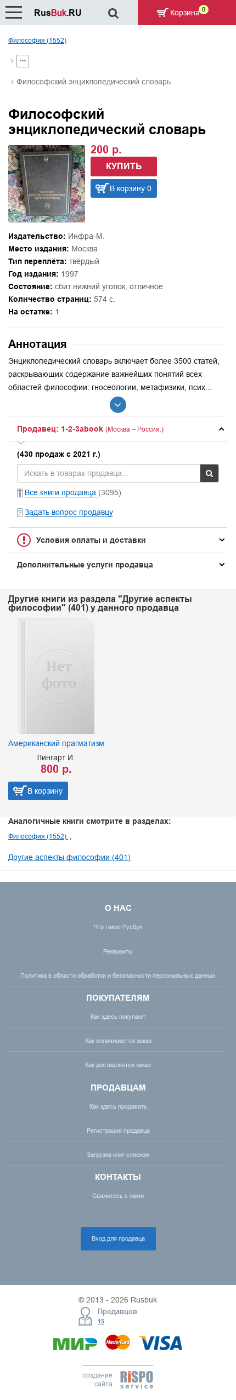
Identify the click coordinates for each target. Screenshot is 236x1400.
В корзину (45, 791)
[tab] (118, 429)
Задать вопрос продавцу (69, 512)
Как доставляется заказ (118, 1065)
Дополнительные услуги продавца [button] (85, 564)
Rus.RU (58, 13)
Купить (124, 166)
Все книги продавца (61, 492)
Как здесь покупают (118, 1016)
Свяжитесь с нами (118, 1196)
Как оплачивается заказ (118, 1041)
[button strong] (118, 429)
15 (101, 1321)
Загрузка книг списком (118, 1154)
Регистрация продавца (118, 1130)
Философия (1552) (37, 40)
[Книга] (46, 219)
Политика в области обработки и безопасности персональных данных (118, 975)
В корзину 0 (130, 188)
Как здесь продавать (118, 1106)
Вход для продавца (118, 1238)
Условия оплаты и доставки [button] (91, 540)
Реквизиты (118, 951)
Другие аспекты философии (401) (69, 857)
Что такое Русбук (118, 927)
